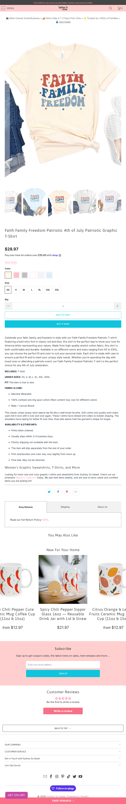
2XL (48, 289)
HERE (45, 519)
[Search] (110, 8)
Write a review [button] (63, 711)
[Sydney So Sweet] (63, 8)
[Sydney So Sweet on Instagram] (56, 777)
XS (8, 289)
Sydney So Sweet (55, 796)
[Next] (118, 104)
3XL (57, 289)
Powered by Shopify (78, 796)
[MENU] (2, 8)
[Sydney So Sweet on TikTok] (68, 777)
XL (39, 289)
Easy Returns (26, 507)
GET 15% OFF (16, 795)
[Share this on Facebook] (58, 492)
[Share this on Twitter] (49, 492)
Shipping (65, 507)
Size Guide (65, 21)
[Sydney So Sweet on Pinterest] (62, 777)
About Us (102, 507)
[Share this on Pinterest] (67, 492)
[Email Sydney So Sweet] (45, 777)
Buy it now (63, 324)
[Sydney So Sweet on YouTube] (80, 777)
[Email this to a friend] (75, 492)
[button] (63, 800)
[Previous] (7, 104)
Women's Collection (26, 477)
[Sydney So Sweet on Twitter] (74, 777)
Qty (7, 299)
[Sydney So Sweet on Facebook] (51, 777)
